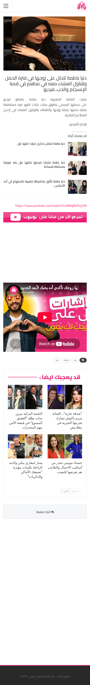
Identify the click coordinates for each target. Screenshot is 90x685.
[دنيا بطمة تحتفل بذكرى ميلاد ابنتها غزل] (77, 149)
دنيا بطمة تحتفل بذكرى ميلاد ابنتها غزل (41, 143)
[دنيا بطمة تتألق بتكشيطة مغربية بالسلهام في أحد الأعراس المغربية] (77, 187)
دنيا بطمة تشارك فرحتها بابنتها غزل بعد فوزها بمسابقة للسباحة (34, 164)
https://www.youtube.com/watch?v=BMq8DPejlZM (51, 205)
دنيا (57, 360)
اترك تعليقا (43, 511)
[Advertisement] (54, 589)
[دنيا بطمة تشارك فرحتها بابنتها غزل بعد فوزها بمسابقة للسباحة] (77, 168)
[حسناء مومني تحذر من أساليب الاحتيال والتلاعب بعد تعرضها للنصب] (65, 446)
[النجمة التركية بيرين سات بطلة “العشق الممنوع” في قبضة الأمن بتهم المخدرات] (25, 397)
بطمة (66, 360)
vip (75, 360)
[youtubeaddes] (45, 217)
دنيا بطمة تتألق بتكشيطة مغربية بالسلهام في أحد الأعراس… (34, 183)
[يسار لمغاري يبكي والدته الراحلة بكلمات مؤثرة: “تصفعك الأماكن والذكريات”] (25, 446)
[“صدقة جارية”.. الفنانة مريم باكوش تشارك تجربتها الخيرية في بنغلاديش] (65, 397)
